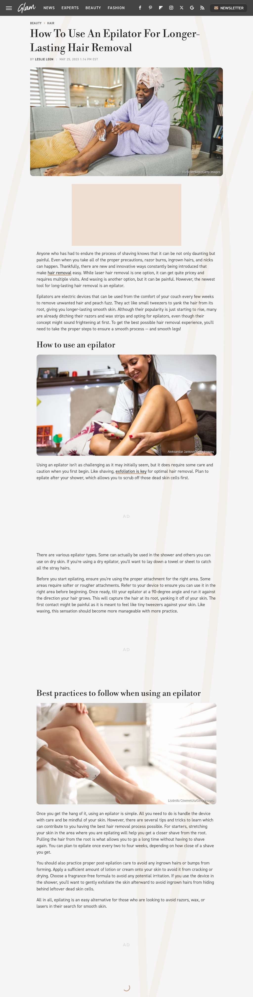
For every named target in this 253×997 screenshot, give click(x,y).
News (49, 7)
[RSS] (202, 9)
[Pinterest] (150, 9)
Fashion (116, 7)
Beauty (93, 7)
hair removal (59, 273)
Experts (70, 7)
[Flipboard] (161, 9)
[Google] (192, 9)
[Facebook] (140, 9)
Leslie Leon (44, 59)
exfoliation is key (131, 471)
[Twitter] (181, 9)
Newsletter (232, 8)
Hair (50, 23)
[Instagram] (171, 9)
